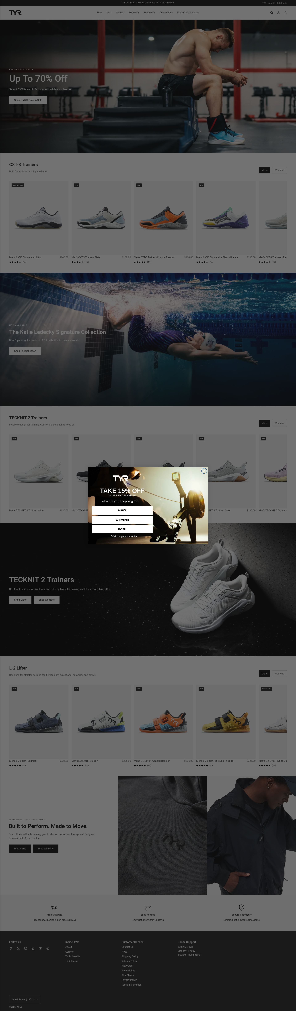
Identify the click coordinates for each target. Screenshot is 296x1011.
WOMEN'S (122, 520)
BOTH (122, 529)
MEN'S (122, 510)
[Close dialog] (204, 471)
